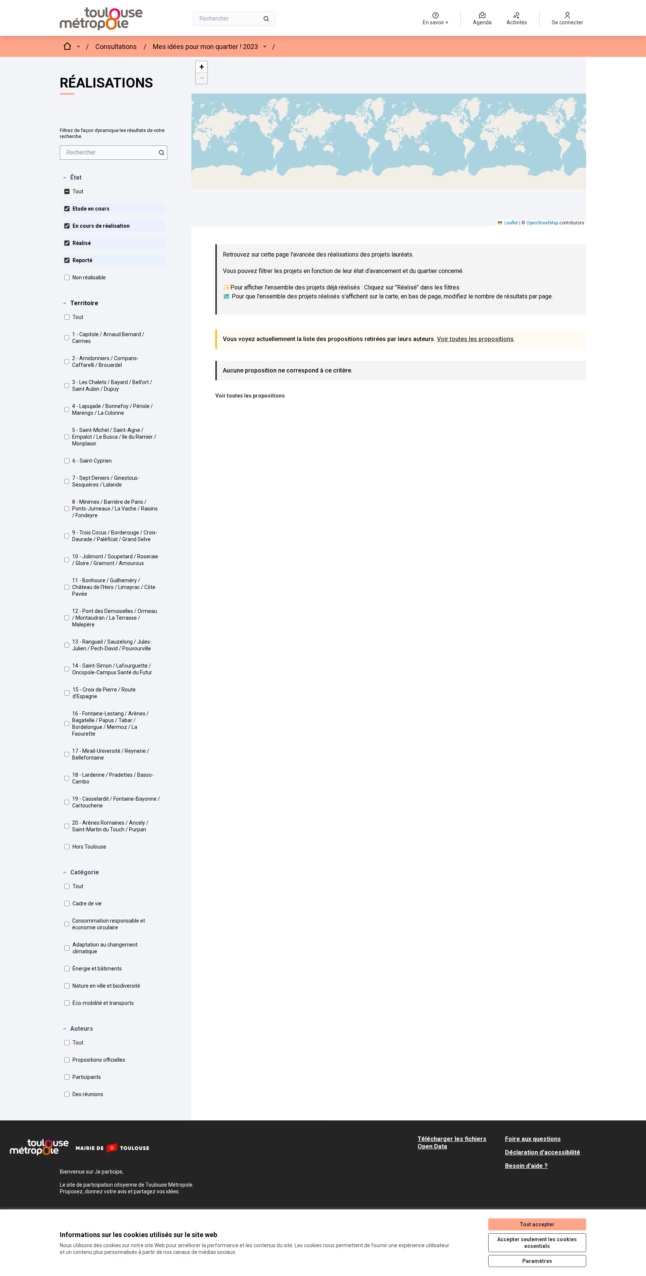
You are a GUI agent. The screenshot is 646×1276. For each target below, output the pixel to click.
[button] (72, 178)
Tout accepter (537, 1224)
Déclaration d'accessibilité (542, 1152)
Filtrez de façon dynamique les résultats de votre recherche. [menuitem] (112, 133)
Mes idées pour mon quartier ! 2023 (205, 46)
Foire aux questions (533, 1138)
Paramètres (537, 1261)
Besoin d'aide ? (526, 1165)
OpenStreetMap (542, 223)
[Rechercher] (266, 19)
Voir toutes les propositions (475, 339)
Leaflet (510, 223)
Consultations (116, 46)
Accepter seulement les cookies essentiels (537, 1242)
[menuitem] (113, 152)
